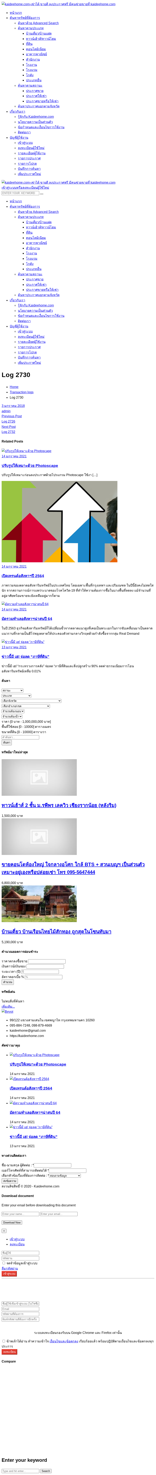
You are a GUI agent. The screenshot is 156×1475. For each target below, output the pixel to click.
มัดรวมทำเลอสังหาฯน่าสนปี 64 (27, 619)
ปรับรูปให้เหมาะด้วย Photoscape (30, 465)
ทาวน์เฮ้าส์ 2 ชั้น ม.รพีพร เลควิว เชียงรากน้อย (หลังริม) (59, 805)
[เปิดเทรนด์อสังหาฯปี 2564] (59, 561)
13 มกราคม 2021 (14, 647)
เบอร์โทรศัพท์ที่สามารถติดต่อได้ (25, 1170)
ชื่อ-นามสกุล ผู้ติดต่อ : (18, 1165)
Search (46, 1471)
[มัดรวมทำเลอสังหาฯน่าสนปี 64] (25, 604)
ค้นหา (6, 742)
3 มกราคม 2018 (13, 406)
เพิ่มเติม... (8, 1006)
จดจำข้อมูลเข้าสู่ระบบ (21, 1263)
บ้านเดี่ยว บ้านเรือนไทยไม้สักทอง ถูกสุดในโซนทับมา (56, 931)
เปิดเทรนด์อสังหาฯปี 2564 (23, 576)
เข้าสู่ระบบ (17, 1239)
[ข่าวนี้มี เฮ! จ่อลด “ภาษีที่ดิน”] (23, 642)
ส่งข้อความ (9, 1181)
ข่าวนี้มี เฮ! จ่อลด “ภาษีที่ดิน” (25, 656)
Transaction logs (22, 392)
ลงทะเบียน (17, 1244)
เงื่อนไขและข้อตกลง (64, 1341)
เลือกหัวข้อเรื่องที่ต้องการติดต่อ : (25, 1175)
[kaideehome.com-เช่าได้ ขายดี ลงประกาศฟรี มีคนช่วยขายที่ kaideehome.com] (58, 4)
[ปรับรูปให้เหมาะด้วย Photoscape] (26, 451)
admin (6, 411)
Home (14, 387)
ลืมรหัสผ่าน (10, 1268)
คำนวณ (7, 982)
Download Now (12, 1222)
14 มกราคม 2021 (14, 456)
